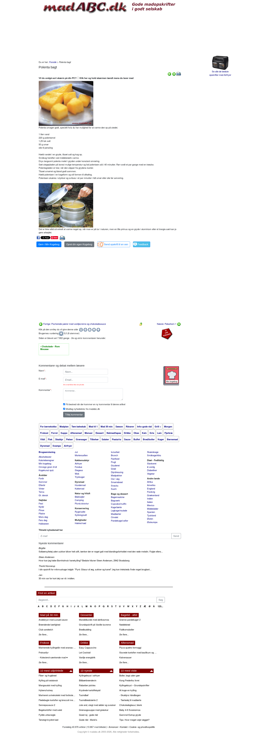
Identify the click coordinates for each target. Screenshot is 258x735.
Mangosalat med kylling (50, 685)
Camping (79, 500)
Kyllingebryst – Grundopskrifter (134, 685)
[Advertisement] (110, 36)
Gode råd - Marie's (88, 719)
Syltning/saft (81, 514)
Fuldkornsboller (126, 629)
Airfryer (78, 463)
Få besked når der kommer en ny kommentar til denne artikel (95, 404)
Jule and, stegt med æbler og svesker (97, 705)
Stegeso (79, 470)
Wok (77, 473)
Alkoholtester (45, 456)
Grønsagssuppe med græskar (93, 709)
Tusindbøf (83, 695)
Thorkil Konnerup (47, 565)
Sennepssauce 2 (47, 705)
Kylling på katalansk (48, 680)
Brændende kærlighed (49, 624)
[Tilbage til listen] (141, 323)
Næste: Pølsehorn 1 (167, 323)
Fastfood (115, 458)
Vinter (41, 488)
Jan (40, 574)
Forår (41, 478)
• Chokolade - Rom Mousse (50, 348)
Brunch (114, 455)
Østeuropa (152, 522)
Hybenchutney (46, 690)
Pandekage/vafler (119, 520)
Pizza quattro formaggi (130, 647)
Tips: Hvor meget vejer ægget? (134, 719)
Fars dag (43, 520)
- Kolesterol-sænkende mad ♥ (53, 657)
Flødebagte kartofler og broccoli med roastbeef (57, 700)
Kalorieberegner (46, 460)
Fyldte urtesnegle (47, 714)
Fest (41, 503)
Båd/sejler (80, 496)
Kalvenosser (125, 657)
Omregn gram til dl (48, 466)
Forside (52, 62)
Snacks (114, 485)
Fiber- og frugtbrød (47, 675)
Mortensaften (81, 455)
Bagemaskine (117, 497)
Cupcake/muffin (118, 503)
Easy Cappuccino (87, 647)
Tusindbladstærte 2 (88, 700)
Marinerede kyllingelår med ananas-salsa (57, 647)
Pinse (41, 510)
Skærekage (152, 452)
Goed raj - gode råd (88, 714)
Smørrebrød (117, 482)
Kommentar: (45, 389)
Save (55, 237)
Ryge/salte (80, 511)
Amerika (151, 485)
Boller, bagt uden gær (129, 675)
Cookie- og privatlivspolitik (142, 726)
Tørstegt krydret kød (48, 719)
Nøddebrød (124, 624)
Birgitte (42, 548)
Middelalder (152, 508)
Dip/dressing (117, 472)
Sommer (43, 481)
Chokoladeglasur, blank (130, 705)
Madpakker (116, 475)
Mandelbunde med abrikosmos (94, 619)
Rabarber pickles (87, 685)
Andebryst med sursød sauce (53, 619)
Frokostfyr (44, 652)
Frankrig (151, 491)
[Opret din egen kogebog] (171, 376)
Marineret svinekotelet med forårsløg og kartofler (57, 695)
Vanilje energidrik (87, 657)
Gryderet (115, 465)
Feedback (143, 244)
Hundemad (80, 485)
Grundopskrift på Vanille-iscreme (95, 624)
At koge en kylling (127, 690)
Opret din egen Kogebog (79, 244)
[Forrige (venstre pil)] (169, 73)
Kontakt (124, 726)
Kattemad (79, 488)
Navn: (42, 370)
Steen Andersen (46, 557)
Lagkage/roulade (119, 510)
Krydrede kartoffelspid (89, 690)
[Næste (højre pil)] (174, 73)
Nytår (41, 506)
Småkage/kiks (154, 455)
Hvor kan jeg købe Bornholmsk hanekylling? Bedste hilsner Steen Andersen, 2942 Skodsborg (84, 560)
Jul (76, 452)
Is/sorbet (115, 452)
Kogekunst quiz (46, 470)
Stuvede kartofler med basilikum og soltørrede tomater (138, 652)
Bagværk (115, 500)
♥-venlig (151, 466)
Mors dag (43, 516)
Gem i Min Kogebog (48, 244)
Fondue (78, 466)
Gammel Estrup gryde (130, 714)
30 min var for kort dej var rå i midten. (57, 578)
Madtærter (116, 513)
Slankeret (151, 463)
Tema (41, 491)
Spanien (151, 511)
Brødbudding (85, 629)
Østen (150, 518)
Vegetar (151, 473)
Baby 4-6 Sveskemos (129, 709)
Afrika (150, 481)
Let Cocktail (84, 652)
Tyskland (151, 515)
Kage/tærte (116, 507)
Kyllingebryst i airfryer (89, 675)
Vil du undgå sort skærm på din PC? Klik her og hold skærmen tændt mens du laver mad (86, 78)
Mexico (150, 505)
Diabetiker (152, 470)
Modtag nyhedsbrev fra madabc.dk (83, 408)
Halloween (44, 523)
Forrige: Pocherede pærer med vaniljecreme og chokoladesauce (74, 323)
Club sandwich (46, 629)
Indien (150, 498)
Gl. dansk (43, 495)
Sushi (113, 488)
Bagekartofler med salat (50, 709)
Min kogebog (45, 463)
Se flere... (43, 634)
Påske (42, 513)
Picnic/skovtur (82, 503)
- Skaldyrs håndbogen (130, 695)
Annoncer (113, 726)
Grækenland (153, 495)
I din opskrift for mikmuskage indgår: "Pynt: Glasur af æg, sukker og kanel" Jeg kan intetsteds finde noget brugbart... (95, 569)
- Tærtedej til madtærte (130, 700)
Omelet (114, 517)
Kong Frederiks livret (129, 680)
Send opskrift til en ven (116, 244)
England (151, 488)
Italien (150, 501)
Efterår (42, 485)
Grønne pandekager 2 (129, 619)
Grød (113, 468)
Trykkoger (80, 476)
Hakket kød (80, 523)
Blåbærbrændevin (87, 680)
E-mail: (42, 378)
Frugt (113, 461)
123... (160, 606)
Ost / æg (115, 478)
